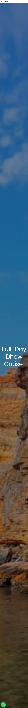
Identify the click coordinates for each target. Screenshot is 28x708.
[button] (3, 704)
